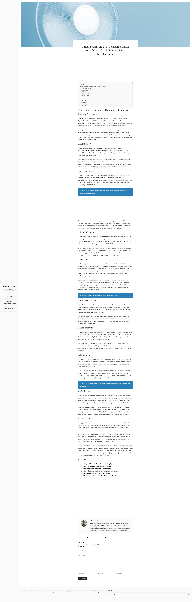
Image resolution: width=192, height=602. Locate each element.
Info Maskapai (9, 298)
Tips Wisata (9, 301)
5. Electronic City (85, 95)
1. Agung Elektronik (86, 88)
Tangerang (81, 123)
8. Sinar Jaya (84, 100)
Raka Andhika (94, 521)
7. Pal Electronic (85, 98)
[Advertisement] (105, 71)
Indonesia (9, 296)
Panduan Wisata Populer (9, 303)
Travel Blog (9, 306)
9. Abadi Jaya (84, 102)
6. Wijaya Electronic (86, 97)
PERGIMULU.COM (9, 287)
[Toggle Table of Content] (129, 84)
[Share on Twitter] (87, 537)
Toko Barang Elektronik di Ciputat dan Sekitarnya (92, 86)
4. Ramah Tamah (85, 93)
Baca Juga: (83, 105)
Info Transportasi (9, 308)
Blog (110, 58)
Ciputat (80, 121)
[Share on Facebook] (105, 537)
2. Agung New (84, 90)
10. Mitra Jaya (84, 104)
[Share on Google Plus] (123, 537)
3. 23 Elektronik (84, 92)
